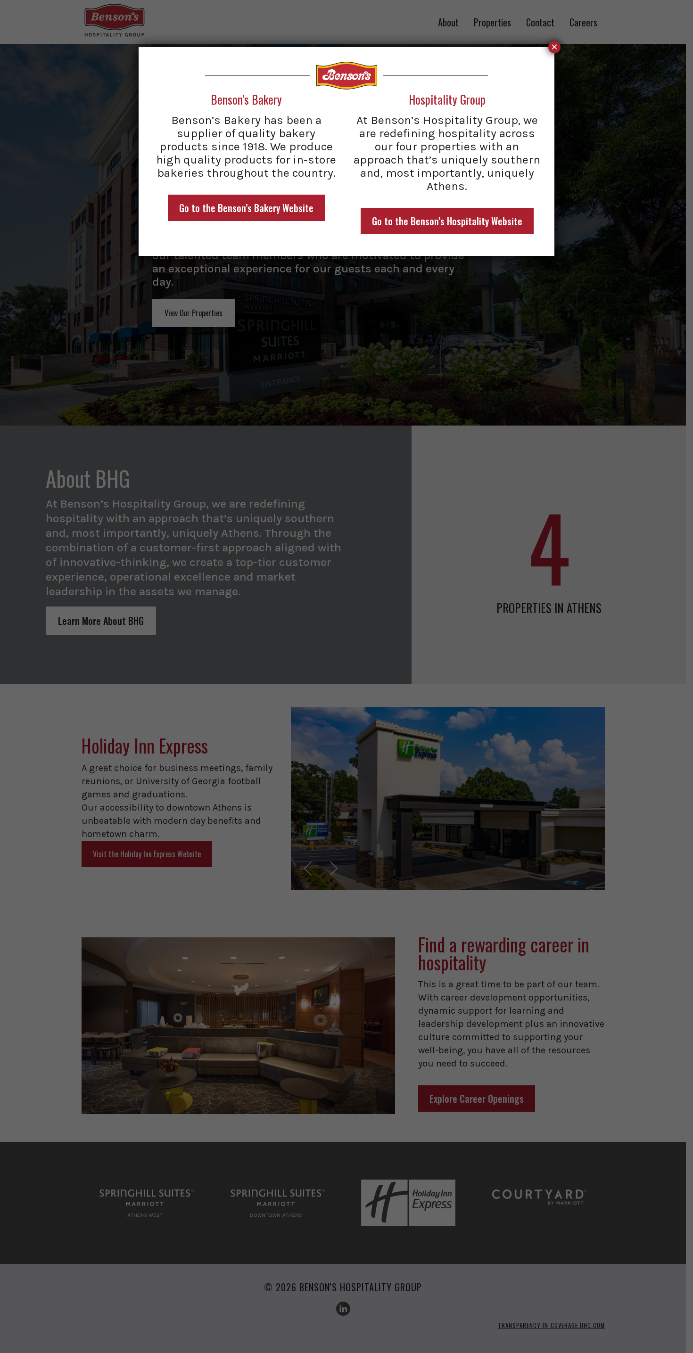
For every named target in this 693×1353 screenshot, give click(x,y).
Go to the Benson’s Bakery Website (246, 208)
